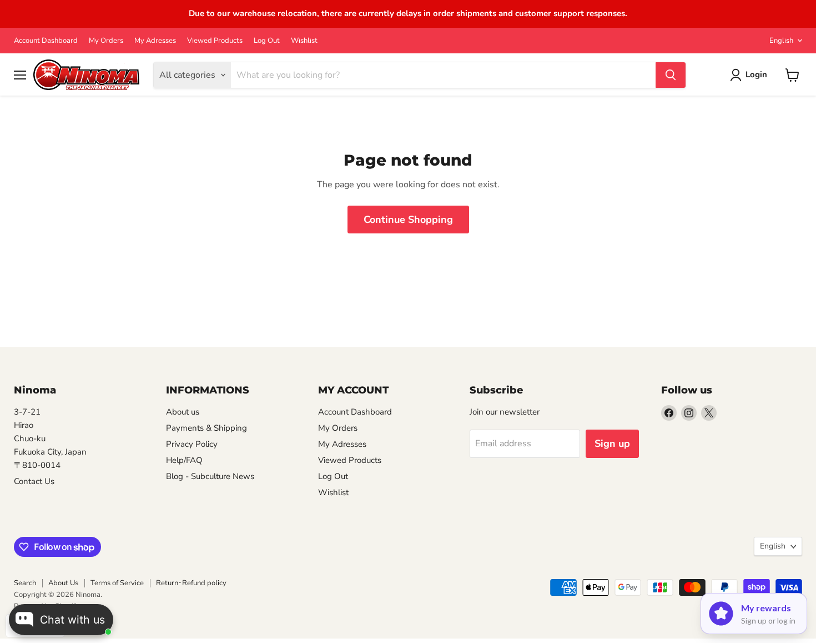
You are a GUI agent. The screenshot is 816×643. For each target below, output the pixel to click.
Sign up (612, 443)
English (781, 41)
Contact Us (34, 481)
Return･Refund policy (191, 583)
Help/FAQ (184, 460)
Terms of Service (117, 583)
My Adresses (155, 41)
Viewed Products (215, 41)
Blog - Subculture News (210, 476)
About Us (63, 583)
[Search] (671, 75)
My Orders (106, 41)
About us (182, 411)
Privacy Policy (192, 444)
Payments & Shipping (206, 427)
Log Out (267, 41)
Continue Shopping (408, 219)
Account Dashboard (46, 41)
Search (25, 583)
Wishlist (304, 41)
